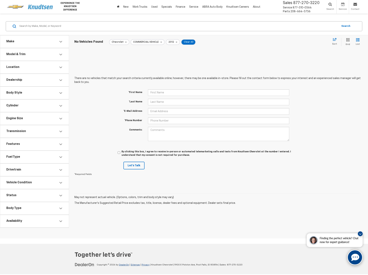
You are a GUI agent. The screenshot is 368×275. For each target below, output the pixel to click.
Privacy (146, 265)
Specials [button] (166, 7)
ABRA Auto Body (212, 7)
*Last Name (135, 102)
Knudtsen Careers (237, 7)
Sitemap (135, 265)
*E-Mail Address (132, 111)
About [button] (256, 7)
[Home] (118, 7)
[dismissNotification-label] (360, 233)
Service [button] (193, 7)
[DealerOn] (84, 264)
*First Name (135, 92)
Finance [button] (180, 7)
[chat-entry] (355, 257)
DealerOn (124, 265)
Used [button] (154, 7)
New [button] (126, 7)
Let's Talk (134, 165)
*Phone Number (133, 120)
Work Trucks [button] (139, 7)
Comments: (135, 130)
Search (345, 26)
